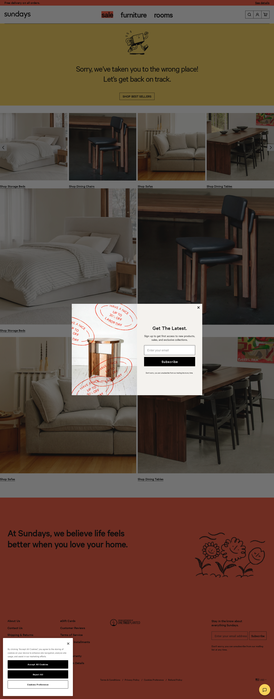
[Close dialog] (198, 307)
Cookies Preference (38, 684)
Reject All (38, 674)
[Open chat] (264, 689)
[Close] (68, 644)
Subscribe (170, 361)
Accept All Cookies (38, 664)
